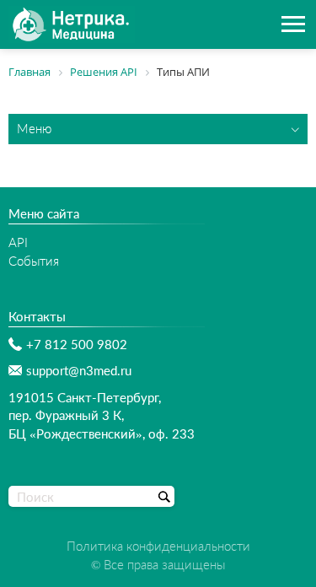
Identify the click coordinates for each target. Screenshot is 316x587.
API (18, 242)
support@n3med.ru (78, 370)
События (33, 260)
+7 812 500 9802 (76, 344)
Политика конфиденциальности (158, 545)
